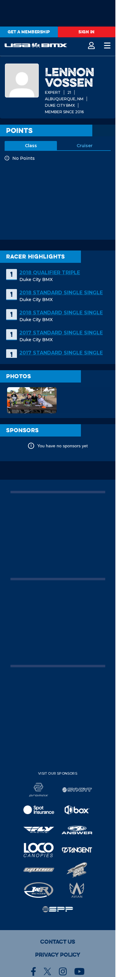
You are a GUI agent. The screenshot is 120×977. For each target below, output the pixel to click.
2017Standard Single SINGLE (61, 333)
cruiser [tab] (85, 145)
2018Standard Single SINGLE (61, 293)
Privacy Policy (57, 954)
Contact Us (57, 941)
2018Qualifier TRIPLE (49, 272)
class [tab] (31, 145)
